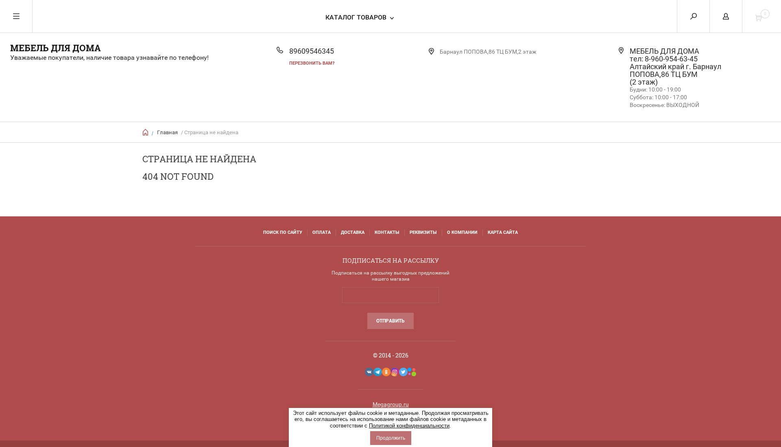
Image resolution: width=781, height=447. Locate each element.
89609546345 (311, 51)
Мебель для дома (55, 48)
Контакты (387, 232)
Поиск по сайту (282, 232)
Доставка (352, 232)
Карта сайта (503, 232)
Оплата (321, 232)
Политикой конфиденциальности (409, 426)
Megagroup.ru (391, 404)
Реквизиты (423, 232)
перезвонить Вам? (311, 63)
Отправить (390, 321)
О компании (462, 232)
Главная (167, 132)
